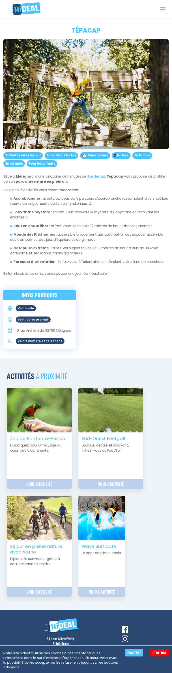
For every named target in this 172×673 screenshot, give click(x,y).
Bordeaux (96, 176)
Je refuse (159, 652)
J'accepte (134, 652)
